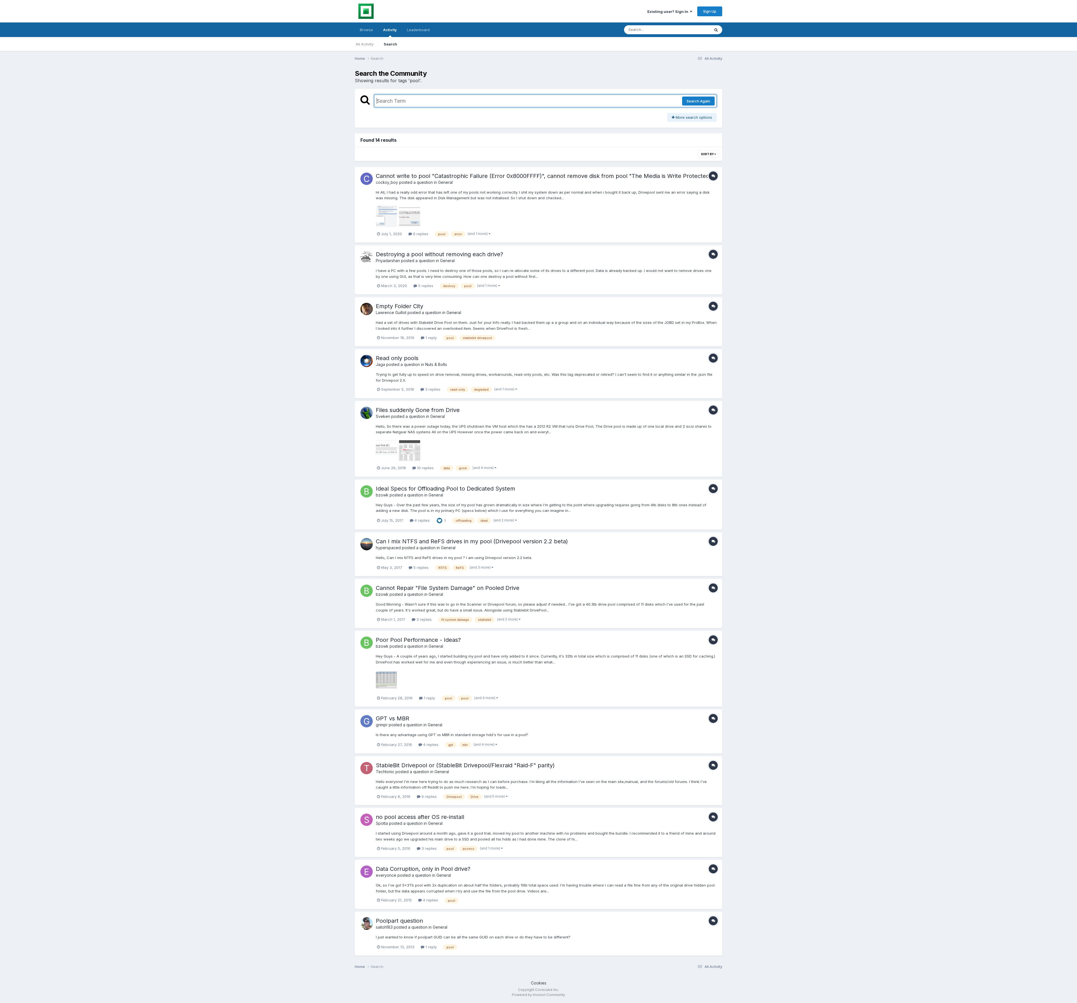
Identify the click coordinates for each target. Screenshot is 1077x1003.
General (445, 182)
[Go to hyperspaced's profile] (366, 544)
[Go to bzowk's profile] (366, 491)
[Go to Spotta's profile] (366, 820)
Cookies (538, 983)
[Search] (716, 29)
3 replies (432, 389)
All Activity (365, 44)
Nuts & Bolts (436, 364)
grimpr (382, 724)
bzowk (382, 495)
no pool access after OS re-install (420, 817)
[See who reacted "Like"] (439, 520)
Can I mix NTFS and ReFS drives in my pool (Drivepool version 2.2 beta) (472, 541)
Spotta (382, 823)
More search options (693, 117)
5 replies (425, 285)
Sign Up (709, 11)
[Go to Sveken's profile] (366, 413)
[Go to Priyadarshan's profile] (366, 257)
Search (390, 44)
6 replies (420, 234)
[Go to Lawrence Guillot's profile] (366, 309)
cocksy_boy (387, 182)
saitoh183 (384, 927)
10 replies (425, 468)
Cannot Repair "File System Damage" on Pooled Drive (447, 588)
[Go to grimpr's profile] (366, 721)
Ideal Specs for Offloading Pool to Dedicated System (445, 488)
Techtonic (385, 771)
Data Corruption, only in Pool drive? (423, 868)
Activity (390, 30)
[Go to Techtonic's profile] (366, 768)
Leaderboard (418, 30)
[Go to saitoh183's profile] (366, 923)
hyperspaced (388, 547)
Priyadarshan (388, 260)
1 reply (430, 337)
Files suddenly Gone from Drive (418, 410)
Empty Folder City (399, 306)
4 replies (421, 520)
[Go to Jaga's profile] (366, 361)
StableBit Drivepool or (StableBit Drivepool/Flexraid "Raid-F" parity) (465, 765)
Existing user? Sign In (668, 11)
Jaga (380, 364)
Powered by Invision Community (538, 995)
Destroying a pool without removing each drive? (439, 254)
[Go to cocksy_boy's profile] (366, 179)
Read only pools (397, 358)
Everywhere (692, 30)
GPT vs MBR (392, 718)
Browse (366, 30)
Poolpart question (399, 920)
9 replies (428, 796)
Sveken (383, 416)
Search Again (698, 101)
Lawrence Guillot (391, 312)
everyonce (386, 875)
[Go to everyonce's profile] (366, 871)
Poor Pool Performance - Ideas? (418, 639)
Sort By (707, 154)
